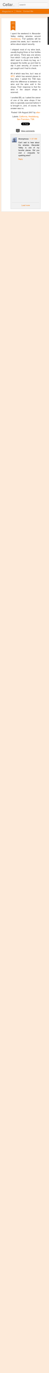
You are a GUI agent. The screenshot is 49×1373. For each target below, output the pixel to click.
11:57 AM (33, 138)
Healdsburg (16, 38)
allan (38, 112)
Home (18, 11)
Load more (26, 205)
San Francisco (23, 119)
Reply (20, 159)
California (23, 116)
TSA (32, 119)
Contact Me (28, 11)
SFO (13, 76)
